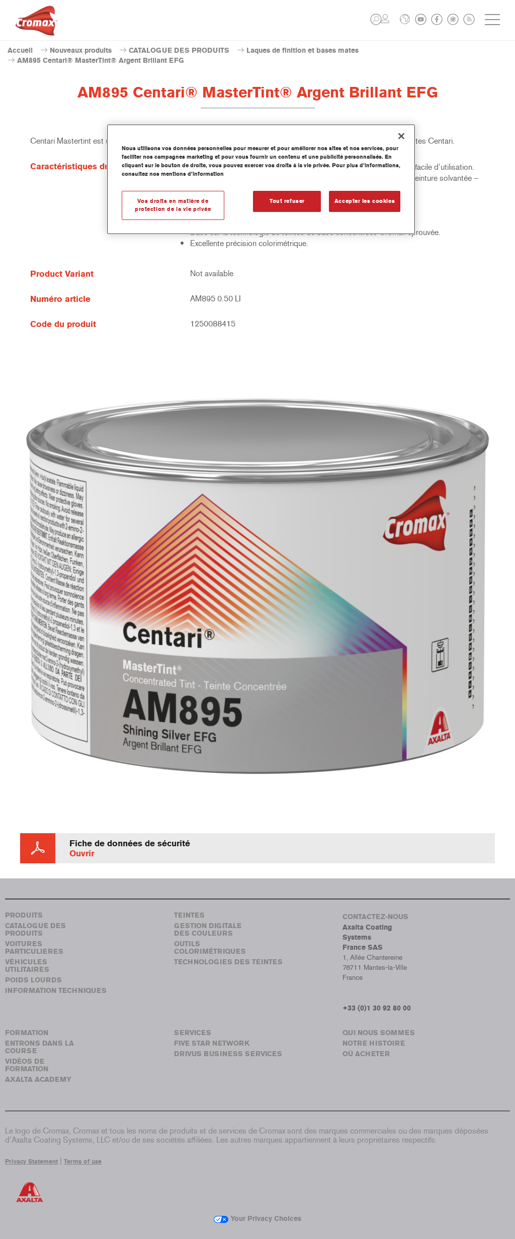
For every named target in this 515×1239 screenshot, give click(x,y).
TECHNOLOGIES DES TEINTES (228, 962)
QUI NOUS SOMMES (378, 1033)
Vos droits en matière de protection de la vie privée (173, 204)
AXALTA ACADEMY (38, 1079)
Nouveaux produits (81, 50)
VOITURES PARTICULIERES (34, 947)
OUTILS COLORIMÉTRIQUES (210, 947)
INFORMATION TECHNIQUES (56, 990)
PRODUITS (24, 915)
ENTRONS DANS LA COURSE (39, 1047)
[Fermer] (401, 136)
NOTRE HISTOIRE (373, 1043)
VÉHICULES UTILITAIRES (27, 965)
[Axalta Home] (36, 28)
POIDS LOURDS (33, 980)
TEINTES (189, 915)
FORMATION (26, 1033)
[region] (261, 179)
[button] (376, 19)
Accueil (20, 50)
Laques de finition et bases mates (302, 50)
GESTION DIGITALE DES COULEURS (207, 929)
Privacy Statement (31, 1161)
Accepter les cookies (364, 200)
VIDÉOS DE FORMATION (26, 1065)
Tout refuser (287, 200)
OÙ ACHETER (366, 1054)
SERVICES (192, 1033)
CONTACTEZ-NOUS (375, 917)
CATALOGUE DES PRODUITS (179, 50)
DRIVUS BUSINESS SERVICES (228, 1054)
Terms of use (83, 1161)
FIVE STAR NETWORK (211, 1043)
